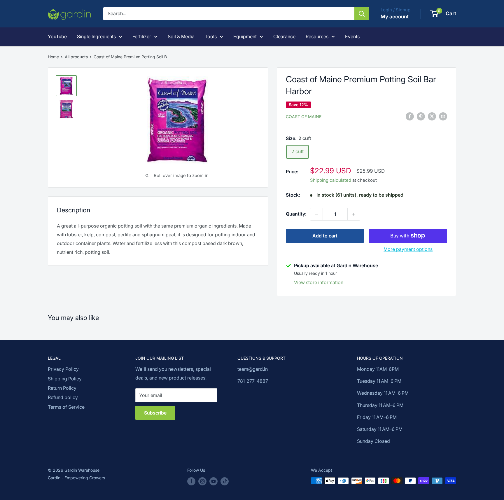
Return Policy (62, 388)
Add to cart (324, 236)
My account (395, 17)
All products (76, 56)
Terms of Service (66, 407)
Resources (317, 36)
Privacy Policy (63, 369)
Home (53, 56)
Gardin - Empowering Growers (76, 477)
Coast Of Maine (303, 116)
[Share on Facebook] (410, 116)
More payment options (408, 249)
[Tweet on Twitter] (432, 116)
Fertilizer (141, 36)
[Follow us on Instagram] (202, 481)
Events (352, 36)
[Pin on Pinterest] (421, 116)
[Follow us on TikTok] (224, 481)
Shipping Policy (65, 379)
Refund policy (63, 397)
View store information (318, 282)
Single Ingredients (96, 36)
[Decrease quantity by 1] (316, 214)
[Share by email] (443, 116)
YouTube (57, 36)
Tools (211, 36)
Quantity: (296, 214)
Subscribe (155, 413)
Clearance (284, 36)
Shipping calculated (330, 180)
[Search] (361, 13)
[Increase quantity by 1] (354, 214)
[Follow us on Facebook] (191, 481)
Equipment (245, 36)
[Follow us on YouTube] (213, 481)
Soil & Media (181, 36)
